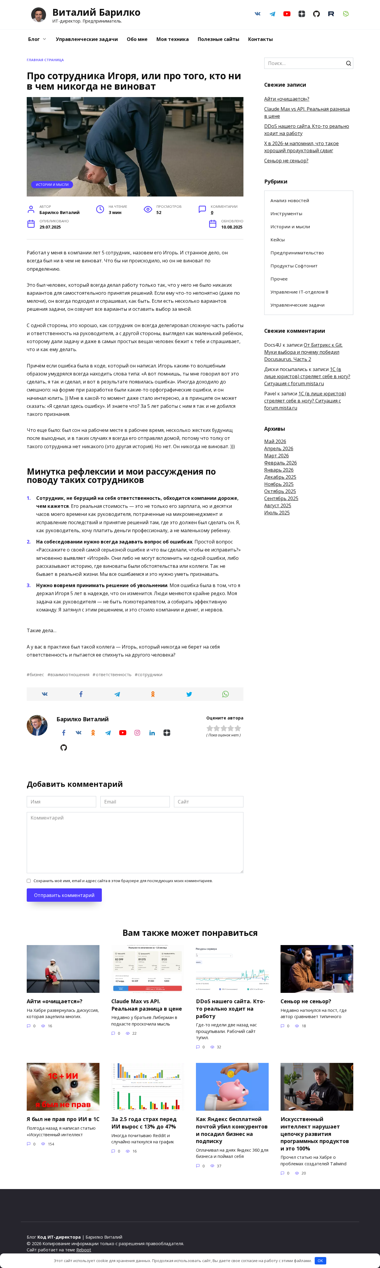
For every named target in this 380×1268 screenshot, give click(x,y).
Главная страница (45, 60)
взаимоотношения (69, 674)
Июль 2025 (277, 512)
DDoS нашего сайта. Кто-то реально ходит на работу (230, 1008)
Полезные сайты (218, 39)
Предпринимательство (297, 253)
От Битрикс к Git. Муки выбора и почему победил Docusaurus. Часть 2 (303, 352)
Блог (34, 39)
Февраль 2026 (280, 462)
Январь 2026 (279, 470)
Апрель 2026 (278, 448)
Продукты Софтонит (294, 266)
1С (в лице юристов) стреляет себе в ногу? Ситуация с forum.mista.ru (307, 376)
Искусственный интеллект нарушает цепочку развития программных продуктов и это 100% (315, 1133)
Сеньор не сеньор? (286, 160)
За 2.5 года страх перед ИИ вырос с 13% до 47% (144, 1122)
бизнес (37, 674)
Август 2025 (277, 505)
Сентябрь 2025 (281, 498)
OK (320, 1260)
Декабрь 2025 (280, 477)
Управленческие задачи (87, 39)
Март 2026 (276, 455)
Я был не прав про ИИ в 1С (63, 1119)
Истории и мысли (52, 184)
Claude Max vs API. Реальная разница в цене (146, 1005)
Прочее (279, 279)
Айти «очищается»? (286, 99)
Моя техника (172, 39)
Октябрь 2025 (280, 491)
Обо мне (137, 39)
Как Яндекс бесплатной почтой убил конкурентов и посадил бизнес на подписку (232, 1130)
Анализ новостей (289, 200)
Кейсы (277, 239)
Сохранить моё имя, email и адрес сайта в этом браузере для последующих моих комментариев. (123, 880)
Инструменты (286, 213)
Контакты (260, 39)
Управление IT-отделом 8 (299, 292)
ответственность (113, 674)
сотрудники (150, 674)
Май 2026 (275, 441)
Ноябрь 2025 (279, 484)
